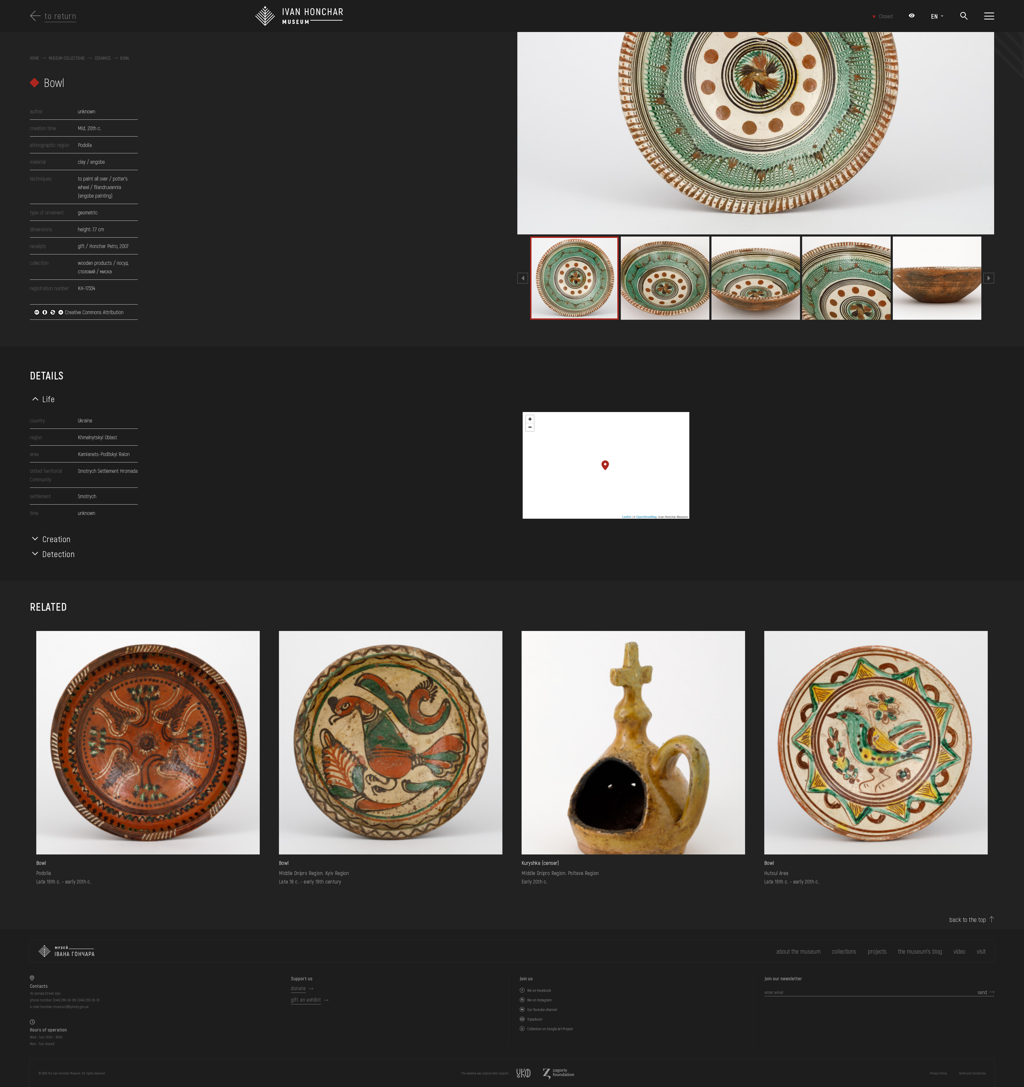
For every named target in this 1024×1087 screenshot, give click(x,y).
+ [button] (530, 419)
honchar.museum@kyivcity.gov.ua (64, 1006)
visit (981, 951)
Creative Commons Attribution (93, 312)
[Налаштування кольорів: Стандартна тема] (912, 16)
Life (48, 399)
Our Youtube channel (542, 1009)
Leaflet (626, 516)
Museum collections (67, 58)
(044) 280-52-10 (88, 1000)
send (982, 992)
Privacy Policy (938, 1073)
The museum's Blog (920, 951)
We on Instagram (539, 1000)
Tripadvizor (535, 1019)
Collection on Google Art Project (550, 1028)
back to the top (967, 919)
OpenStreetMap (646, 516)
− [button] (530, 427)
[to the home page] (66, 951)
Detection (58, 554)
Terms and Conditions (972, 1073)
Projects (877, 951)
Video (959, 951)
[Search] (963, 16)
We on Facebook (539, 990)
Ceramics (103, 58)
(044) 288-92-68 (64, 1000)
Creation (56, 539)
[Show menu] (989, 16)
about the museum (799, 951)
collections (844, 951)
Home (34, 58)
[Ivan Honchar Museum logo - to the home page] (438, 16)
